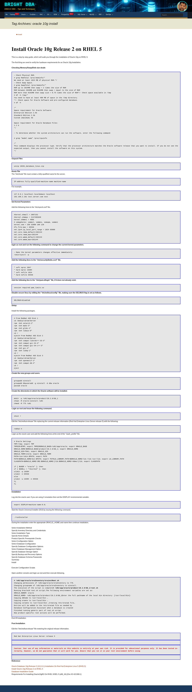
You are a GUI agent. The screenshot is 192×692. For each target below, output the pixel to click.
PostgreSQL (66, 14)
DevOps (108, 14)
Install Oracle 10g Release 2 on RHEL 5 (27, 669)
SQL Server (81, 14)
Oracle (23, 14)
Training (14, 14)
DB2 (100, 14)
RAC (41, 14)
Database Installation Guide (22, 672)
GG (48, 14)
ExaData (32, 14)
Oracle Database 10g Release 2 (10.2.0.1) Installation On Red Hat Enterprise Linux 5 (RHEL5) (49, 666)
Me (7, 14)
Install (20, 34)
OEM (55, 14)
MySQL (92, 14)
